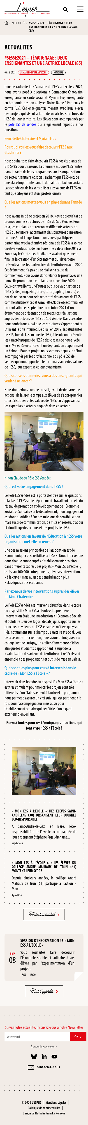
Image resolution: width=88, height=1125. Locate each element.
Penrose (60, 1113)
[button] (80, 9)
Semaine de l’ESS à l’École (33, 72)
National (58, 72)
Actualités (18, 23)
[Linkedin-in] (44, 1056)
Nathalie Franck (44, 1113)
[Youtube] (54, 1056)
